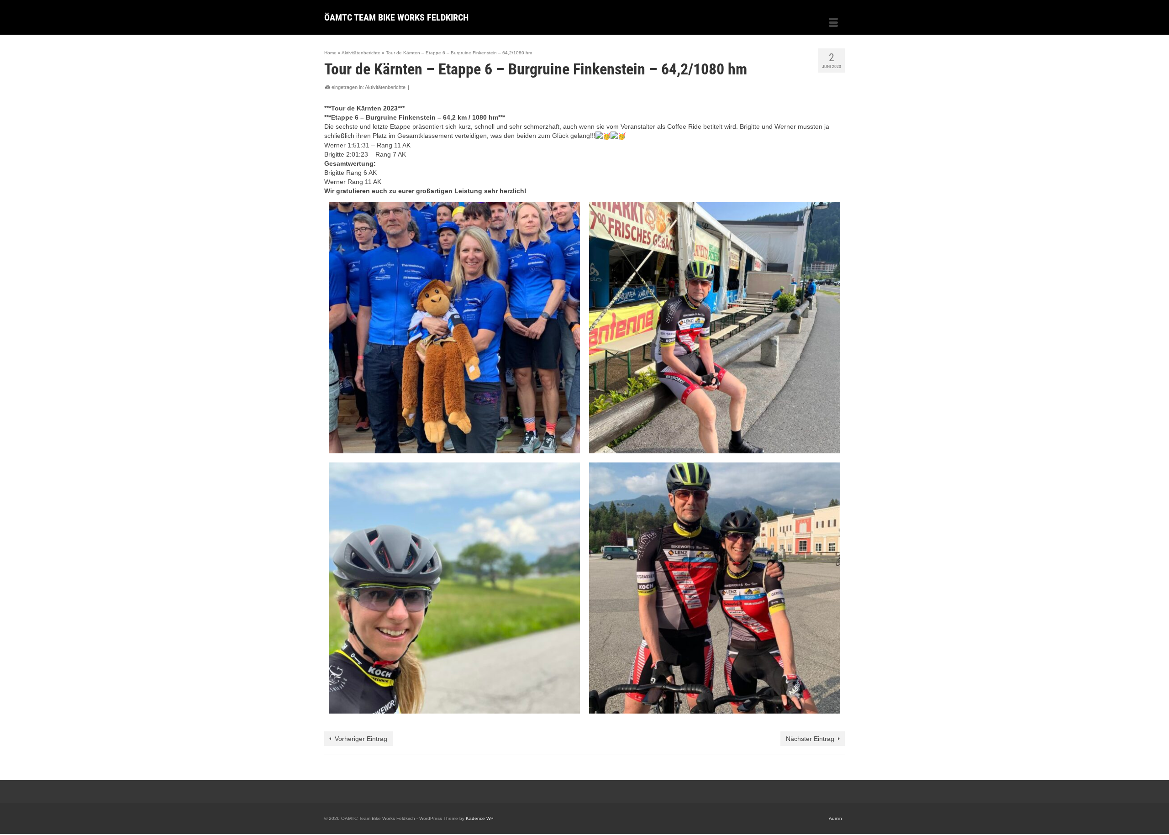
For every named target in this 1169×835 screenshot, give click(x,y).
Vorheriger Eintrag (361, 738)
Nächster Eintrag (810, 738)
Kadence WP (480, 818)
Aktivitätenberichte (385, 87)
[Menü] (833, 23)
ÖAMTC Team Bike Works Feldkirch (396, 17)
